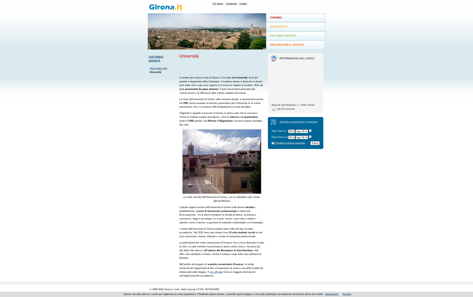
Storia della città (158, 68)
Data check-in (279, 131)
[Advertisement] (162, 132)
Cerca (315, 143)
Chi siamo (217, 3)
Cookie (243, 3)
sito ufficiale (216, 272)
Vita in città (278, 26)
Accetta (347, 294)
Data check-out (280, 137)
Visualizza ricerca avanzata (290, 143)
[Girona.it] (176, 6)
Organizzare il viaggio (287, 44)
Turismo (276, 17)
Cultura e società (283, 35)
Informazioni (331, 294)
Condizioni (231, 3)
